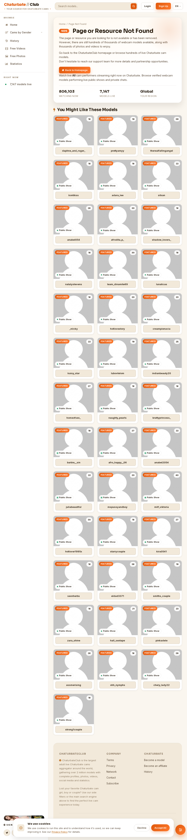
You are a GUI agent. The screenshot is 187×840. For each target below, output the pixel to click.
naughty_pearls (117, 417)
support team (101, 61)
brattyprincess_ (161, 417)
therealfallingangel (161, 150)
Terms (110, 760)
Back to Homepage (76, 70)
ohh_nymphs (117, 684)
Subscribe (112, 783)
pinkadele (161, 640)
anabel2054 (161, 462)
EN (177, 6)
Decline (141, 827)
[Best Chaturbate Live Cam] (24, 818)
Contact (111, 777)
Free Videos (17, 48)
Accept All (160, 827)
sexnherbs (73, 595)
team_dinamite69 (117, 284)
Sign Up (163, 6)
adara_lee (117, 195)
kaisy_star (74, 373)
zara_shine (73, 640)
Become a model (154, 760)
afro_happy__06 (117, 462)
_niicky (73, 328)
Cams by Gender (20, 32)
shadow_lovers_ (161, 239)
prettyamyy (117, 150)
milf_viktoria (161, 506)
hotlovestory (117, 328)
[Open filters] (180, 830)
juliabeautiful (73, 506)
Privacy (110, 765)
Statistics (16, 63)
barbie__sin (73, 462)
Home (13, 24)
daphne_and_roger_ (73, 150)
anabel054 (73, 239)
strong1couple (73, 729)
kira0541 (161, 551)
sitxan (161, 195)
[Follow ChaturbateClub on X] (7, 832)
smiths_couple (161, 595)
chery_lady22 (161, 684)
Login (147, 6)
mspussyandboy (117, 506)
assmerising (73, 684)
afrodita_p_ (117, 239)
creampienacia (161, 328)
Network (111, 771)
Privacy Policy (60, 831)
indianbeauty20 (161, 373)
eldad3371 (117, 595)
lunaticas (161, 284)
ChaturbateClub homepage (95, 52)
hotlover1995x (73, 551)
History (14, 40)
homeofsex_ (73, 417)
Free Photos (17, 56)
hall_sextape (117, 640)
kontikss (73, 195)
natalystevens (73, 284)
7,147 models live (20, 84)
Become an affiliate (155, 765)
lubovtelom (117, 373)
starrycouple (117, 551)
